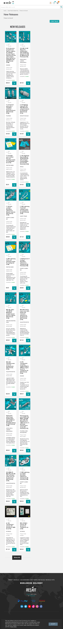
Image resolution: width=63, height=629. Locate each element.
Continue (54, 21)
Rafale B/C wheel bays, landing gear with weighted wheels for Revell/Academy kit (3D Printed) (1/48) (11, 420)
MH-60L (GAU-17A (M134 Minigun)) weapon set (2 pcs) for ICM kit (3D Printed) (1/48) (10, 314)
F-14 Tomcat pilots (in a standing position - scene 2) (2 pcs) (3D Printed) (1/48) (10, 109)
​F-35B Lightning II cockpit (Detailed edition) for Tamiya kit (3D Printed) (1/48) (24, 476)
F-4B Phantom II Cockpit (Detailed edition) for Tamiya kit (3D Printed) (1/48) (24, 262)
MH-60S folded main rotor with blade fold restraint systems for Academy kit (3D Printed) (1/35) (24, 314)
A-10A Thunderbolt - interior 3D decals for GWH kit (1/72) (10, 526)
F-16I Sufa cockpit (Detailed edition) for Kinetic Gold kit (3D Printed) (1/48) (10, 211)
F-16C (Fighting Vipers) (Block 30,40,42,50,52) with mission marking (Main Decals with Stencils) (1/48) (24, 160)
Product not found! (24, 10)
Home (5, 10)
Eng (13, 1)
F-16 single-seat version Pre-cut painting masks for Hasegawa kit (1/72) (10, 159)
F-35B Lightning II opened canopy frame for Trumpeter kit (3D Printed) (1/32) (24, 210)
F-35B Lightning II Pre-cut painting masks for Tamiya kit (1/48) (11, 261)
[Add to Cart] (14, 83)
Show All (17, 557)
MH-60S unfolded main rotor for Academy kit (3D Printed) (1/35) (10, 366)
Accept (53, 624)
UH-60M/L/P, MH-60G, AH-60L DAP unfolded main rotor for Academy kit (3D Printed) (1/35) (11, 476)
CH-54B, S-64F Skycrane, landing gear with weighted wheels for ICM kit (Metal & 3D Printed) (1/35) (24, 52)
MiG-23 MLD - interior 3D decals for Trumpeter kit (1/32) (24, 526)
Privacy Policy (13, 626)
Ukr (13, 3)
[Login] (50, 2)
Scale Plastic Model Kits (13, 10)
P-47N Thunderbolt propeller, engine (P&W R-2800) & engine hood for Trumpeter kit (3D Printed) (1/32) (24, 368)
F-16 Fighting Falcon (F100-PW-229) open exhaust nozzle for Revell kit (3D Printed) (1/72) (24, 109)
